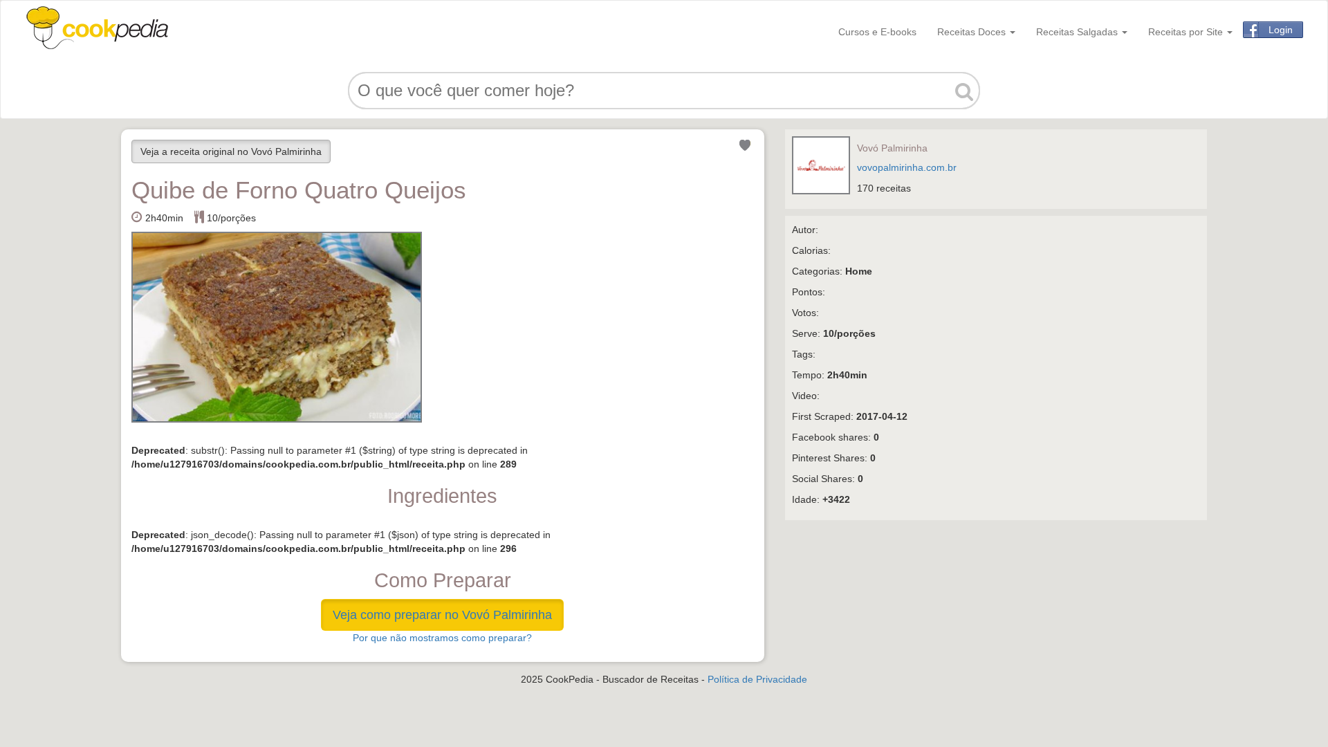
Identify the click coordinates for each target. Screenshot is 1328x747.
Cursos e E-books (877, 31)
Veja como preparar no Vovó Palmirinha (442, 615)
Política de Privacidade (757, 679)
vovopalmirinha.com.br (907, 167)
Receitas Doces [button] (972, 31)
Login (1281, 29)
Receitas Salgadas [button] (1078, 31)
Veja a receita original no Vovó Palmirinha (231, 151)
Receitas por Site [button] (1187, 31)
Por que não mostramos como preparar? (442, 637)
